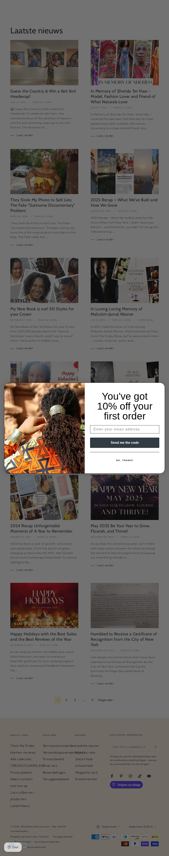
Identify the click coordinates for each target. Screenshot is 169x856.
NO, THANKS (124, 460)
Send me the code (125, 442)
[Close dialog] (160, 387)
